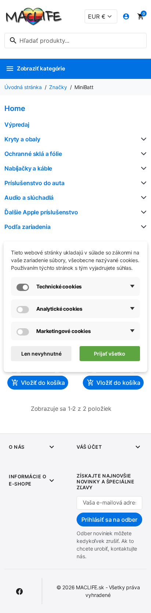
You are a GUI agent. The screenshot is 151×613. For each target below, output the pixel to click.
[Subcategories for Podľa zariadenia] (142, 227)
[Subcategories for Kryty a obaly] (142, 139)
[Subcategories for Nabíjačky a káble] (142, 168)
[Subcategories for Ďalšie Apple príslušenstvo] (142, 212)
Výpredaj (16, 124)
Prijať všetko (109, 353)
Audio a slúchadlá (29, 197)
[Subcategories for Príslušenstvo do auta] (142, 183)
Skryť (50, 110)
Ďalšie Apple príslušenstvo (41, 212)
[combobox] (75, 40)
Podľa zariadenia (27, 226)
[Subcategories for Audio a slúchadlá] (142, 197)
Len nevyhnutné (41, 353)
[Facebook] (19, 591)
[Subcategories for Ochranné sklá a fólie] (142, 154)
